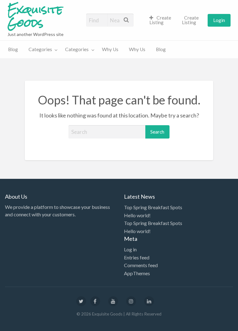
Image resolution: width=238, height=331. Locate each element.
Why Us (110, 49)
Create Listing (160, 20)
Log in (130, 249)
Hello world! (137, 215)
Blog (13, 49)
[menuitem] (160, 20)
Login (219, 20)
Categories (40, 49)
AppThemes (137, 273)
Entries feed (136, 257)
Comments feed (141, 265)
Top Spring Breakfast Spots (153, 207)
